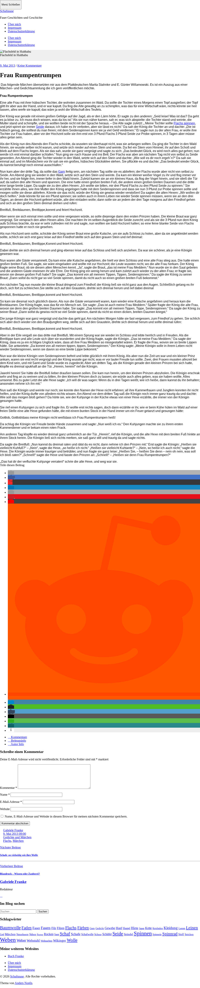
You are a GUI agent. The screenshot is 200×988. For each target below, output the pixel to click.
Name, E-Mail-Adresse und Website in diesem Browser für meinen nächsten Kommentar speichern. (66, 816)
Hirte (134, 928)
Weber (21, 940)
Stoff (181, 934)
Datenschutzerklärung (21, 31)
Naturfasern (22, 934)
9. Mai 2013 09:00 (14, 833)
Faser (36, 928)
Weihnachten (46, 940)
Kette (148, 928)
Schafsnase (7, 11)
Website (5, 809)
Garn (61, 171)
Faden (26, 928)
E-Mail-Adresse (11, 801)
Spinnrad (170, 933)
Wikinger (59, 940)
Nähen (32, 934)
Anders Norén (23, 983)
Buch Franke (16, 956)
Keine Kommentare (29, 65)
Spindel (128, 934)
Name (5, 794)
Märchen (18, 840)
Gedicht (100, 928)
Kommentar (8, 787)
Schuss (98, 934)
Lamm (182, 928)
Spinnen (143, 933)
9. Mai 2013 (7, 65)
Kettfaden (158, 928)
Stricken (189, 934)
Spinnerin (157, 934)
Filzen (60, 928)
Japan (141, 928)
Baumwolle (10, 927)
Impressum (14, 27)
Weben (8, 940)
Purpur (40, 934)
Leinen (192, 927)
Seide (40, 126)
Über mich (14, 24)
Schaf (65, 933)
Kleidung (171, 928)
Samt (56, 934)
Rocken (49, 934)
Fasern (46, 928)
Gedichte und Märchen (17, 837)
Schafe (75, 934)
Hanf (119, 928)
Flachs (179, 123)
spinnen (189, 123)
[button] (11, 473)
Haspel (126, 928)
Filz (53, 928)
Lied (2, 934)
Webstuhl (33, 940)
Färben (83, 927)
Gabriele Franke (13, 830)
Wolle (72, 940)
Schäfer (107, 934)
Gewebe (110, 928)
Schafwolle (87, 934)
